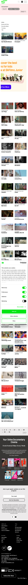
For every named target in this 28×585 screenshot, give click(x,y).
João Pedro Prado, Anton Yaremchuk (19, 191)
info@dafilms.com (9, 562)
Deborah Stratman (4, 110)
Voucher (3, 538)
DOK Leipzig (23, 467)
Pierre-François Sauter (5, 352)
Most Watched (18, 530)
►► (20, 433)
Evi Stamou (3, 379)
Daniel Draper (3, 177)
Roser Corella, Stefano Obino (20, 204)
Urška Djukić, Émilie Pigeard (6, 150)
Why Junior (19, 538)
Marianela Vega (17, 379)
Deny (14, 321)
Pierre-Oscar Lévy (18, 339)
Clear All (4, 9)
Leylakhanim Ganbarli (5, 325)
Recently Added (5, 26)
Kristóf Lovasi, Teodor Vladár (6, 191)
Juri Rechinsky (4, 40)
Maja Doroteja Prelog (5, 164)
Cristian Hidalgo (4, 204)
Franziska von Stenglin (19, 352)
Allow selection (14, 316)
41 (9, 432)
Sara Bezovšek (17, 406)
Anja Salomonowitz (18, 123)
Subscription (4, 537)
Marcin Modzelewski (18, 137)
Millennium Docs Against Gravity (17, 468)
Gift (2, 540)
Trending (3, 28)
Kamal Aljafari (3, 218)
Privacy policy (4, 528)
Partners (3, 527)
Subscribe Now (9, 576)
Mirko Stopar (17, 258)
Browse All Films (5, 24)
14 (14, 430)
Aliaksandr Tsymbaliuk (5, 137)
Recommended (18, 528)
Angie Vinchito (3, 406)
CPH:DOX (3, 467)
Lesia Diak (3, 123)
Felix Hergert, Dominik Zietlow (20, 40)
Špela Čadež (17, 150)
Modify (22, 11)
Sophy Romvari (17, 164)
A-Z (16, 525)
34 (5, 432)
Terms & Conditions (5, 530)
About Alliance (4, 525)
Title (2, 30)
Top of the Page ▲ (22, 578)
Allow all (14, 311)
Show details (20, 306)
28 (24, 430)
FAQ (2, 542)
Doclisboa (9, 467)
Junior (18, 537)
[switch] (24, 292)
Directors (17, 532)
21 (19, 430)
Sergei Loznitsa (17, 325)
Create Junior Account (19, 541)
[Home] (4, 2)
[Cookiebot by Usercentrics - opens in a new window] (20, 263)
